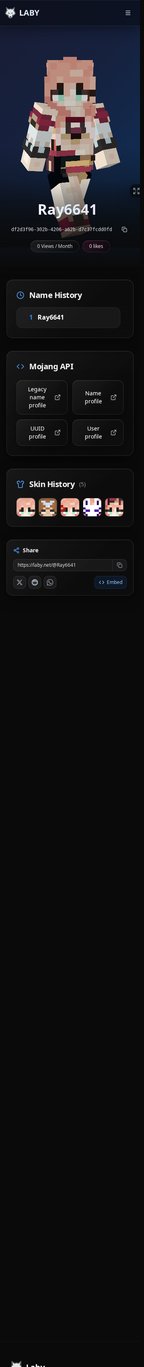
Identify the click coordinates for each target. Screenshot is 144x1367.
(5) (82, 484)
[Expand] (136, 191)
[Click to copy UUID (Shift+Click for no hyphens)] (124, 229)
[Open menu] (128, 12)
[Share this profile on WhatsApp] (50, 582)
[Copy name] (73, 317)
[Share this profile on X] (19, 582)
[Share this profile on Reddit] (34, 582)
